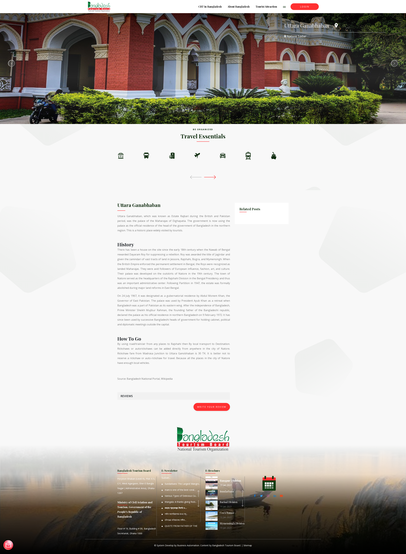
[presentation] (196, 177)
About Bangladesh (239, 6)
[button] (284, 6)
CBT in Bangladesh (210, 6)
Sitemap (247, 545)
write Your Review (211, 406)
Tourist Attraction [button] (266, 6)
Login (304, 6)
